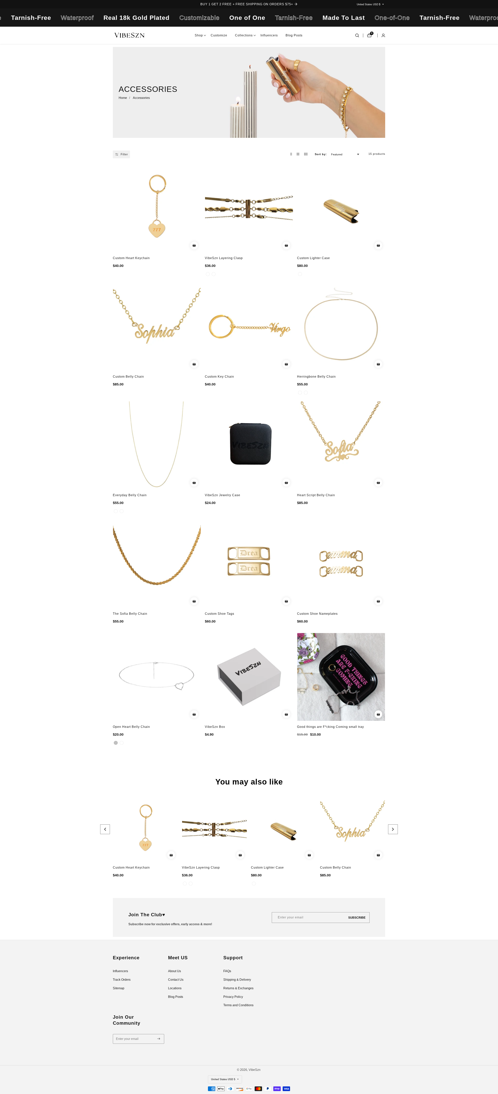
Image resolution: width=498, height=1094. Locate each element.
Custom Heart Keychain (131, 258)
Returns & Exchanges (238, 988)
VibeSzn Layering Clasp (224, 258)
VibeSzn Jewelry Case (222, 495)
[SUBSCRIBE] (158, 1039)
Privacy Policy (233, 996)
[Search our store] (357, 35)
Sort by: (321, 154)
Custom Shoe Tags (219, 613)
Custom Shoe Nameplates (317, 613)
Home (123, 97)
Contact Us (175, 979)
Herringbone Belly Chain (316, 376)
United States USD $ (369, 4)
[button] (199, 35)
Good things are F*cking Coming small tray (330, 726)
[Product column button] (291, 154)
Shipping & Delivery (237, 979)
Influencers (269, 35)
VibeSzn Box (215, 726)
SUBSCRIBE (357, 917)
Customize (219, 35)
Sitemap (118, 988)
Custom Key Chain (219, 376)
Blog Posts (294, 35)
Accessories (141, 97)
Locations (174, 988)
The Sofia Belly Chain (130, 613)
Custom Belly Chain (128, 376)
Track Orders (122, 979)
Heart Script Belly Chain (316, 495)
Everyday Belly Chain (130, 495)
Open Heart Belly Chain (131, 726)
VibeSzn (254, 1069)
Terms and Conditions (238, 1005)
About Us (174, 971)
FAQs (227, 971)
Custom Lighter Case (313, 258)
